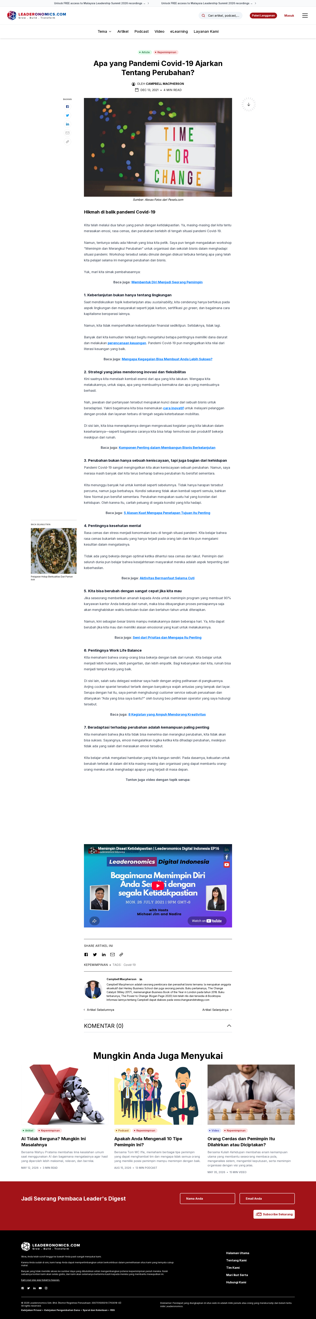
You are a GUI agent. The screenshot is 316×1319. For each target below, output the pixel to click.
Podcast (141, 31)
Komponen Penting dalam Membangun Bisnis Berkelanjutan (167, 447)
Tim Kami (233, 1267)
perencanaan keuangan (127, 343)
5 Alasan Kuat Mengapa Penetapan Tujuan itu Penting (167, 513)
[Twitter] (28, 1288)
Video (159, 31)
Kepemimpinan (166, 52)
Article (146, 52)
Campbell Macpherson (165, 84)
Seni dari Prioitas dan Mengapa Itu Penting (167, 637)
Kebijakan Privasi (31, 1310)
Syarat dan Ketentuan (95, 1310)
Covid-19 (130, 965)
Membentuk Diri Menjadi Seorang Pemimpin (167, 282)
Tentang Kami (236, 1260)
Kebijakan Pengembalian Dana (62, 1310)
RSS (112, 1310)
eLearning (179, 31)
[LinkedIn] (34, 1288)
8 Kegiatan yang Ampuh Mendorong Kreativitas (167, 714)
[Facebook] (22, 1288)
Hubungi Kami (236, 1282)
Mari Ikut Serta (237, 1275)
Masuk (289, 15)
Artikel (123, 31)
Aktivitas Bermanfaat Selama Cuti (167, 578)
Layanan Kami (206, 31)
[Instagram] (46, 1288)
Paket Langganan (263, 15)
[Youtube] (40, 1288)
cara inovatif (173, 408)
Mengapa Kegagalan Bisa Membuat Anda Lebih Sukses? (167, 359)
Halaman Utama (237, 1253)
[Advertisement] (158, 811)
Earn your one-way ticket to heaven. (40, 1280)
